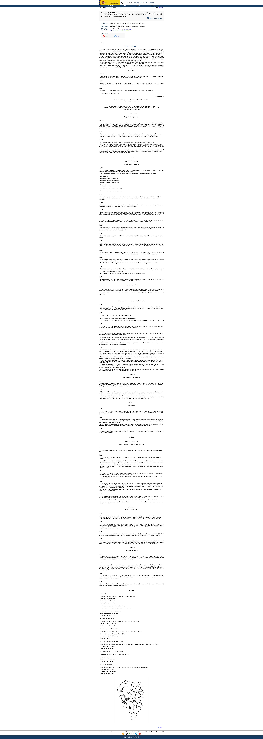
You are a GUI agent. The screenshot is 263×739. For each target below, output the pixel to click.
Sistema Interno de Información (144, 731)
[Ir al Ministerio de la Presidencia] (109, 2)
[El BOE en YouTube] (140, 734)
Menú (152, 5)
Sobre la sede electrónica (108, 731)
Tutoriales (153, 731)
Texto (101, 42)
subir (161, 727)
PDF (106, 36)
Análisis (106, 42)
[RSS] (123, 734)
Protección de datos (133, 731)
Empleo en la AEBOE (160, 731)
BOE (109, 7)
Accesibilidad (125, 731)
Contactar (100, 731)
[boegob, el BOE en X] (127, 734)
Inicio (106, 7)
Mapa (116, 731)
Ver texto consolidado (155, 18)
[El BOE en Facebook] (131, 733)
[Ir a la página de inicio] (137, 3)
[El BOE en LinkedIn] (136, 734)
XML (118, 36)
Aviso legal (120, 731)
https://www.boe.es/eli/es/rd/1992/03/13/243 (120, 30)
